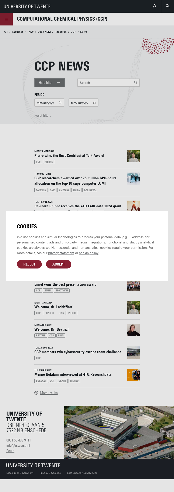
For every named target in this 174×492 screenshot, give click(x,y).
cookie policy (88, 253)
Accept (58, 264)
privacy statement (61, 253)
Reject (29, 264)
